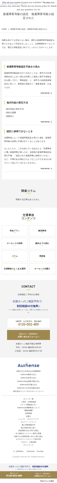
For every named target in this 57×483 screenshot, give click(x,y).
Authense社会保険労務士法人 (28, 381)
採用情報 (28, 413)
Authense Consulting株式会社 (28, 388)
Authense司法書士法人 (28, 384)
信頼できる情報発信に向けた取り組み (28, 436)
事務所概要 (28, 410)
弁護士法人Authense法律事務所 (28, 371)
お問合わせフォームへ (42, 475)
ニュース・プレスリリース (28, 419)
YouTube (40, 451)
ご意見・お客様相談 (28, 402)
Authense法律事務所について (28, 407)
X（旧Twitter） (19, 451)
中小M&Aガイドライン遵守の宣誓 (28, 433)
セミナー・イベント (28, 422)
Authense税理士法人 (29, 374)
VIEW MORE (47, 93)
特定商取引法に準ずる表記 (28, 430)
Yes (35, 9)
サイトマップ (28, 445)
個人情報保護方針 (28, 425)
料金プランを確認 (47, 481)
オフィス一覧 (28, 399)
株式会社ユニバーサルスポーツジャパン (28, 391)
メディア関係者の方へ (28, 405)
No (39, 9)
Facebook (31, 451)
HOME (4, 29)
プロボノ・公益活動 (28, 442)
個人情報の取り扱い (28, 428)
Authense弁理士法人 (29, 378)
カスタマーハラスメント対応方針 (28, 439)
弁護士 (28, 416)
